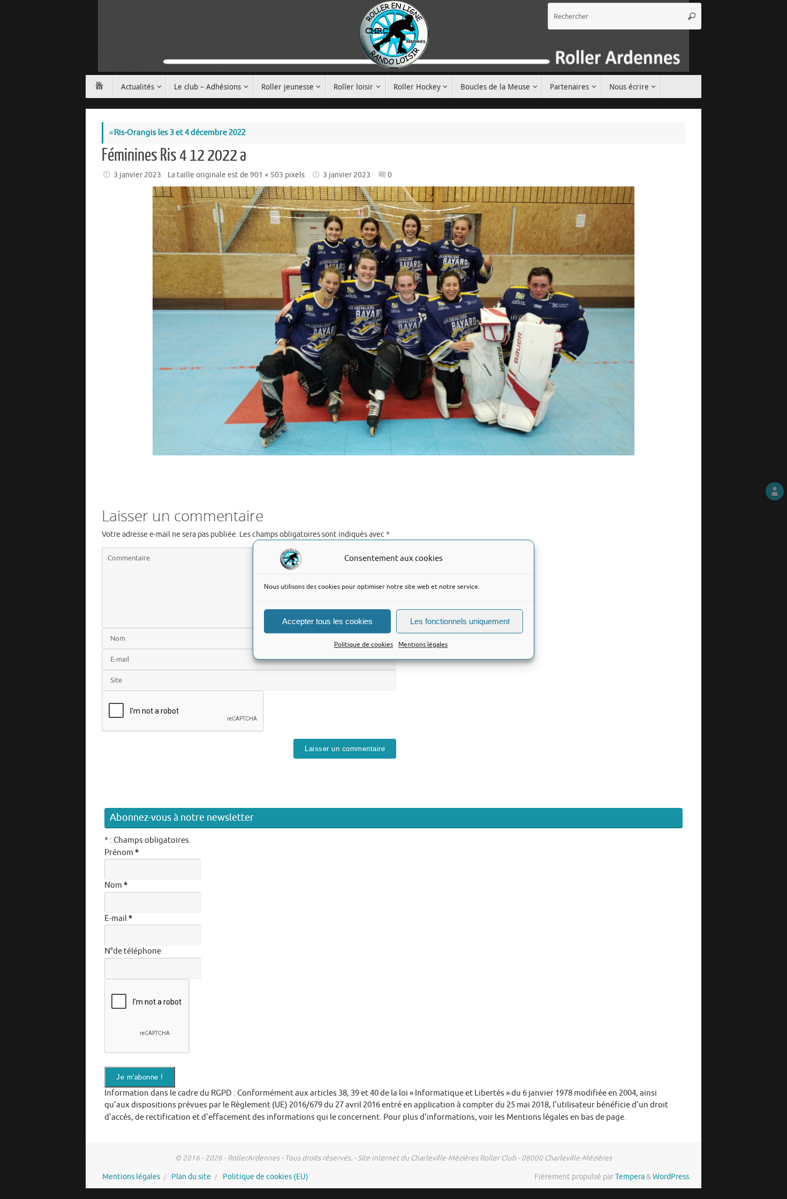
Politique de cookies (363, 644)
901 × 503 (266, 174)
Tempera (630, 1176)
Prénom (121, 853)
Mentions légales (423, 644)
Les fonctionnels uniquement (460, 621)
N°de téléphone (132, 951)
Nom (115, 885)
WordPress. (672, 1176)
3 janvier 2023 (137, 174)
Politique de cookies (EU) (265, 1176)
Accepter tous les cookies (327, 621)
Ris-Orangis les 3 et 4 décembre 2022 (177, 133)
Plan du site (191, 1176)
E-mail (118, 918)
